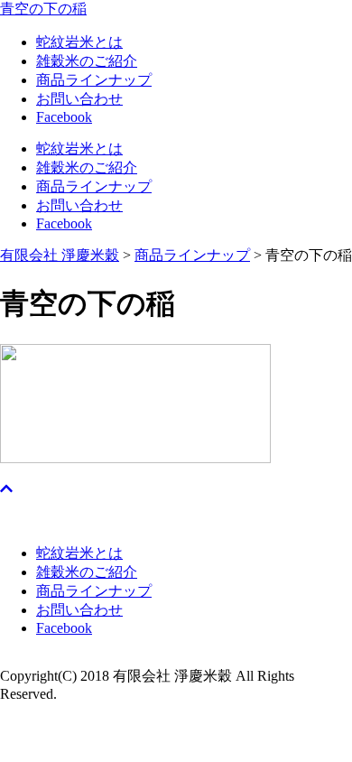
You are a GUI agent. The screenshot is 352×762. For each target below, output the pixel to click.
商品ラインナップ (94, 80)
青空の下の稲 (43, 8)
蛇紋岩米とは (79, 42)
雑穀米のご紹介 (86, 61)
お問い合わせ (79, 99)
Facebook (64, 117)
